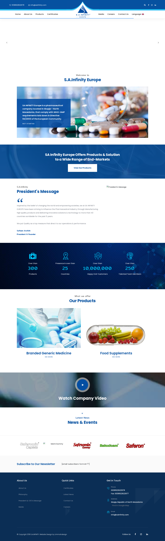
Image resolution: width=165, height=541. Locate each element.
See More (49, 357)
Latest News (69, 494)
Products (40, 14)
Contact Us (123, 14)
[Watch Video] (82, 384)
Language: (137, 14)
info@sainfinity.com (38, 5)
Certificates (52, 14)
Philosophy (23, 494)
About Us (28, 14)
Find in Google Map (120, 505)
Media (101, 14)
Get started (28, 124)
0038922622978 (17, 5)
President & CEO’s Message (30, 500)
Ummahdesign (61, 534)
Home (18, 14)
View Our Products (82, 168)
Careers (111, 14)
